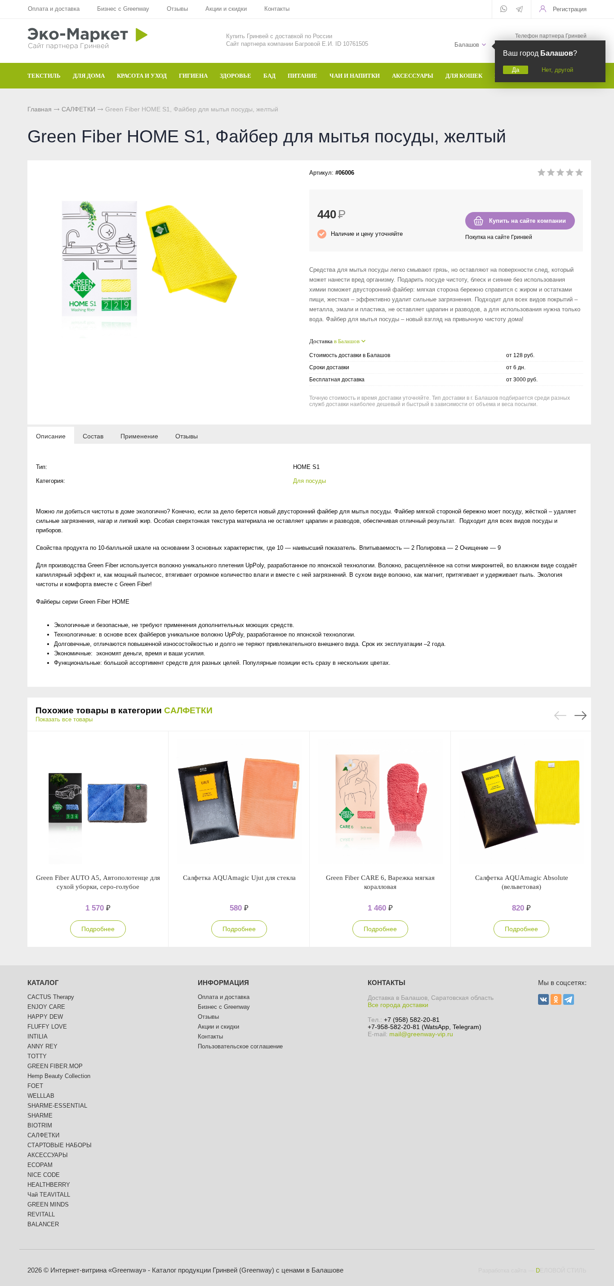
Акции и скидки (226, 8)
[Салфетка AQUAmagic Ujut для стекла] (239, 802)
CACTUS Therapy (50, 997)
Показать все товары (64, 719)
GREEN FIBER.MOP (55, 1066)
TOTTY (37, 1056)
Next (580, 715)
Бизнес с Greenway (123, 8)
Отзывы (177, 8)
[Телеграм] (519, 10)
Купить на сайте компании (527, 220)
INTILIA (37, 1036)
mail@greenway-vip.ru (421, 1034)
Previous (560, 715)
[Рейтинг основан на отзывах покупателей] (560, 174)
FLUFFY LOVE (47, 1026)
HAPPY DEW (45, 1016)
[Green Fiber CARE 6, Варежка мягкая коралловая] (380, 802)
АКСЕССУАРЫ (47, 1155)
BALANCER (43, 1224)
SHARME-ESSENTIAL (57, 1105)
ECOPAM (40, 1165)
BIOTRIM (39, 1125)
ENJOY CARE (46, 1006)
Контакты (276, 8)
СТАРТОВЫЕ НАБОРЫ (59, 1145)
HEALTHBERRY (48, 1184)
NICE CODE (43, 1174)
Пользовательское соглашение (240, 1046)
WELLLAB (40, 1095)
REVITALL (41, 1214)
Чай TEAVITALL (48, 1194)
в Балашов (347, 341)
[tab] (50, 436)
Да (515, 69)
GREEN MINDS (48, 1204)
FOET (35, 1086)
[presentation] (51, 435)
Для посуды (309, 480)
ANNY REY (42, 1046)
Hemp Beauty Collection (58, 1076)
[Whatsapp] (504, 9)
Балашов (466, 44)
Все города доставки (398, 1004)
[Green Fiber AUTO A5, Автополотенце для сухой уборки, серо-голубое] (98, 802)
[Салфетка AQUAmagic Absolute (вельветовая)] (521, 802)
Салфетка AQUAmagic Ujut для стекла (239, 877)
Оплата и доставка (54, 8)
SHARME (40, 1115)
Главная (39, 109)
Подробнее (98, 928)
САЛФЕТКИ (78, 109)
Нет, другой (557, 69)
